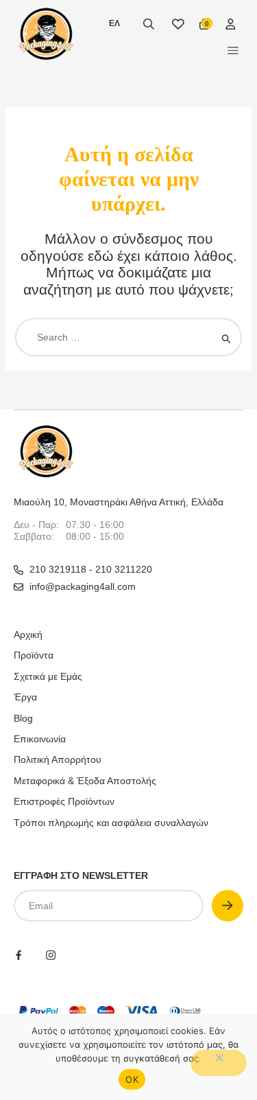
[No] (219, 1063)
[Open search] (148, 24)
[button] (233, 50)
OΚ (131, 1079)
